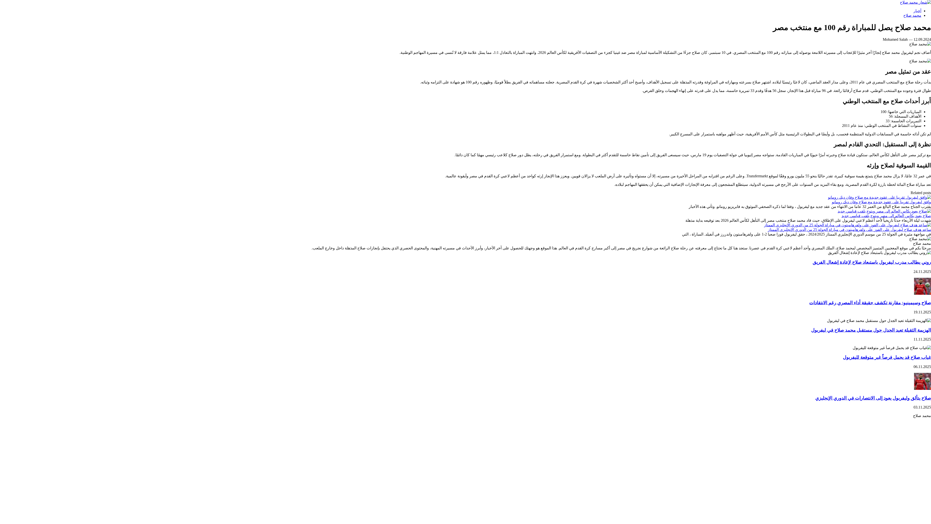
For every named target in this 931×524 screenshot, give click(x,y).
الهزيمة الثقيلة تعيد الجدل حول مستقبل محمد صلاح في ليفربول (871, 330)
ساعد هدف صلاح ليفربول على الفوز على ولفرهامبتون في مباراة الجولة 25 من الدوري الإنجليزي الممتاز (849, 230)
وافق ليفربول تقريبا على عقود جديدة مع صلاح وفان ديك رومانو (881, 202)
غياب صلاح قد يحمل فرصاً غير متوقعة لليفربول (887, 357)
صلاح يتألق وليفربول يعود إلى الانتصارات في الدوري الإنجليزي (873, 398)
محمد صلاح (912, 15)
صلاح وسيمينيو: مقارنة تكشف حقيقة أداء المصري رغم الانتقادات (870, 302)
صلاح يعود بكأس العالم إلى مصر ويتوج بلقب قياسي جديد (886, 216)
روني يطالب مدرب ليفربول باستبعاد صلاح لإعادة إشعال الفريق (872, 262)
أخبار (917, 11)
